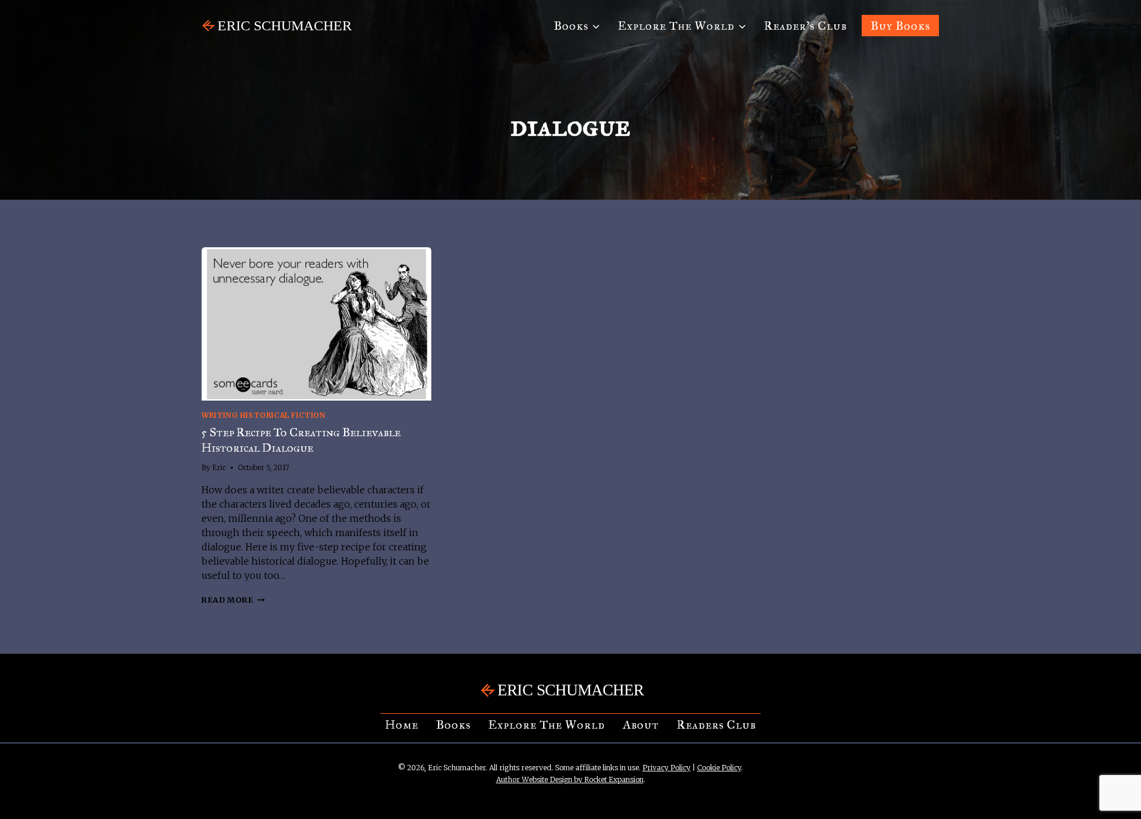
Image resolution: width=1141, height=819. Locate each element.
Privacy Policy (666, 767)
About (641, 724)
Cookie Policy (719, 767)
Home (401, 724)
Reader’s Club (805, 25)
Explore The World (546, 724)
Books (453, 724)
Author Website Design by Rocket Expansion (570, 779)
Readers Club (716, 724)
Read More (233, 599)
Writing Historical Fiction (263, 415)
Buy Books (900, 25)
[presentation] (316, 324)
